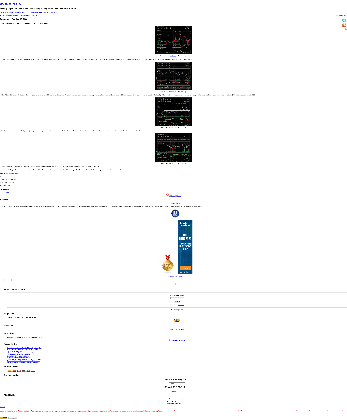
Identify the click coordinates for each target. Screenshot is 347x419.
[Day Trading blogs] (168, 273)
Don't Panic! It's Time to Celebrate (18, 356)
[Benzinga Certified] (175, 217)
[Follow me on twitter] (344, 20)
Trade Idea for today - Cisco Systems (18, 354)
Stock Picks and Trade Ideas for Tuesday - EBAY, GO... (24, 359)
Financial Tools (5, 12)
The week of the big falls (14, 351)
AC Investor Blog (10, 3)
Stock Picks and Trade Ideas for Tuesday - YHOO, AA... (24, 349)
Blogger (177, 402)
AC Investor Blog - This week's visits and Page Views (23, 362)
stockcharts (173, 56)
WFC (15, 179)
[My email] (346, 29)
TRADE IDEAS (26, 12)
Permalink (7, 185)
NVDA (8, 179)
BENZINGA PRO (50, 12)
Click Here (38, 337)
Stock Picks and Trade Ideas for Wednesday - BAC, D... (22, 15)
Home (3, 15)
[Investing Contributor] (175, 276)
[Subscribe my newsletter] (344, 25)
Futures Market (15, 12)
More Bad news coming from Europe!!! (19, 357)
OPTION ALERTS (38, 12)
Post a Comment (4, 192)
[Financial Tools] (341, 16)
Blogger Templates (175, 403)
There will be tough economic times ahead (20, 353)
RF (12, 179)
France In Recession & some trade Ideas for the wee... (23, 361)
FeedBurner (181, 305)
